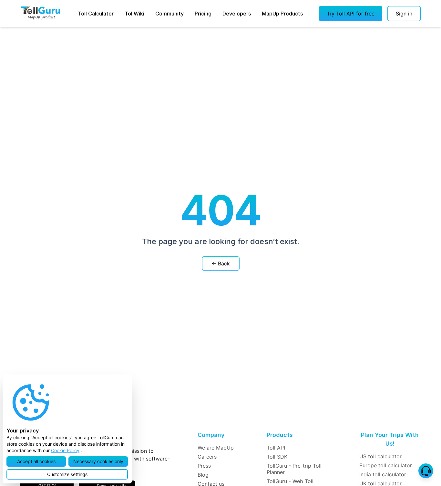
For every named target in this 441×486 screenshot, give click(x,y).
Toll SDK (277, 456)
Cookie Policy (65, 450)
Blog (203, 474)
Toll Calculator (96, 13)
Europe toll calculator (385, 465)
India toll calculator (382, 474)
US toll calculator (380, 456)
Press (204, 465)
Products (280, 434)
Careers (207, 456)
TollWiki (134, 13)
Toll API (276, 447)
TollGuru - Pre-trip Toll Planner (294, 468)
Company (211, 434)
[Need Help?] (425, 470)
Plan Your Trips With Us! (390, 439)
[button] (350, 13)
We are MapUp (216, 447)
